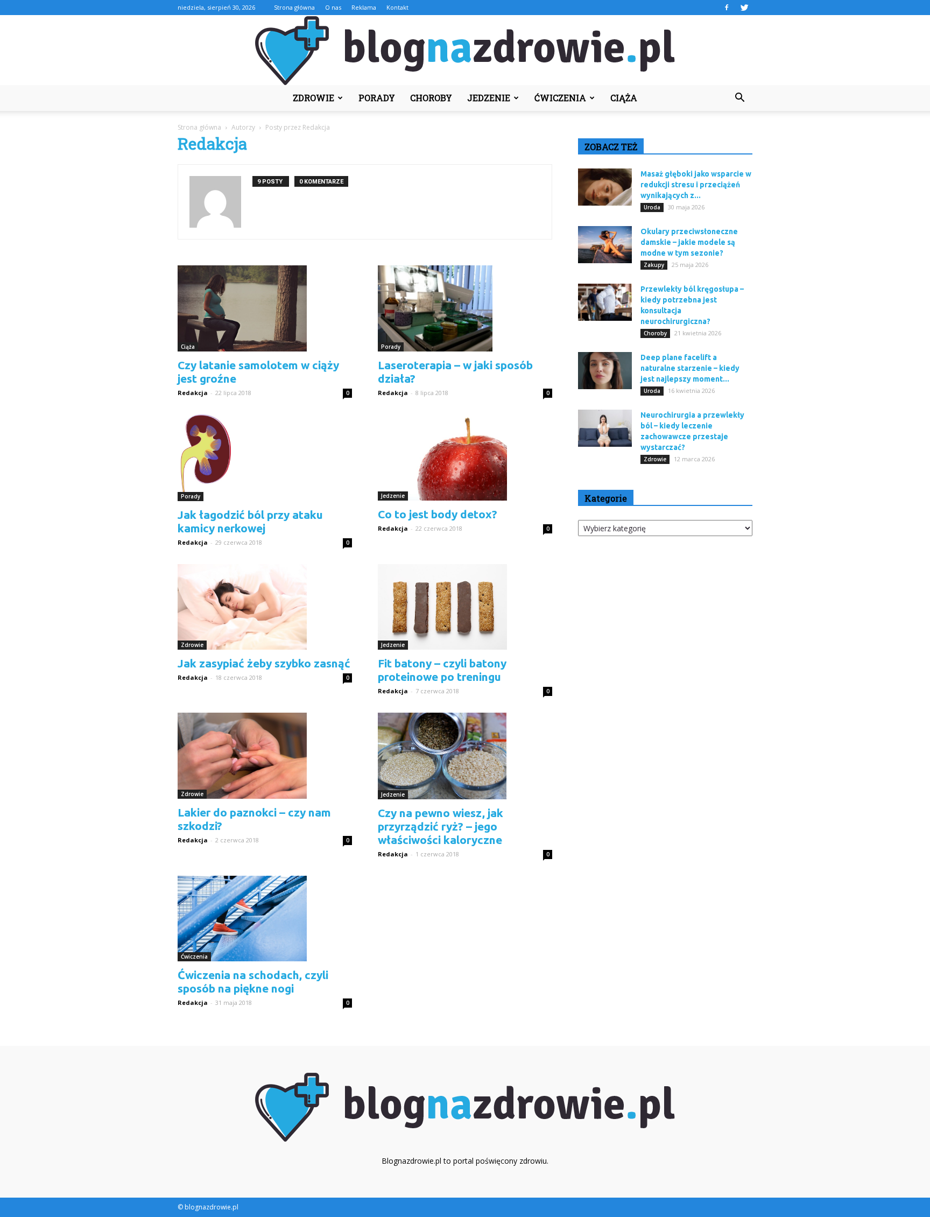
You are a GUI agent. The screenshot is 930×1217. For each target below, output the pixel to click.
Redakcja (193, 393)
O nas (333, 7)
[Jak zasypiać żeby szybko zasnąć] (265, 607)
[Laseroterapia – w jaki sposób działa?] (465, 308)
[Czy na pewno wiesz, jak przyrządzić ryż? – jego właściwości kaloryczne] (465, 756)
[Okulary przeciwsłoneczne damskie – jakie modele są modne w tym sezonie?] (605, 244)
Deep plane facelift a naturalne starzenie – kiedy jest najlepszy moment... (689, 368)
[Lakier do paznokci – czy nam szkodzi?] (265, 756)
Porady (376, 97)
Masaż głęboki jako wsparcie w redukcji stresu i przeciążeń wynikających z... (695, 185)
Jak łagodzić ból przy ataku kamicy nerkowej (250, 521)
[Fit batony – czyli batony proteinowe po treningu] (465, 607)
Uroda (652, 207)
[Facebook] (726, 7)
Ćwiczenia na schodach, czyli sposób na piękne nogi (253, 981)
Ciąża (623, 97)
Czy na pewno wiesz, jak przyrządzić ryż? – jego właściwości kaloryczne (440, 826)
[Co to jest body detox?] (465, 457)
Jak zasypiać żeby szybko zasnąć (264, 663)
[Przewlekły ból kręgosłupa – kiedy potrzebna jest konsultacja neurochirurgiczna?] (605, 302)
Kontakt (397, 7)
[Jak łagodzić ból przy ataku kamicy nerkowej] (265, 457)
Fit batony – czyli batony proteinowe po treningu (442, 670)
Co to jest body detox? (437, 514)
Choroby (431, 97)
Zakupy (654, 265)
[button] (739, 98)
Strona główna (294, 7)
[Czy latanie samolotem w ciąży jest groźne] (265, 308)
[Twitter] (744, 7)
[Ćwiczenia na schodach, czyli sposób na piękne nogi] (265, 919)
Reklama (363, 7)
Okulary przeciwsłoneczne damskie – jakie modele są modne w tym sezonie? (689, 242)
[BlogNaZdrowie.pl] (465, 50)
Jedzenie (488, 97)
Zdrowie (313, 97)
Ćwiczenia (560, 97)
